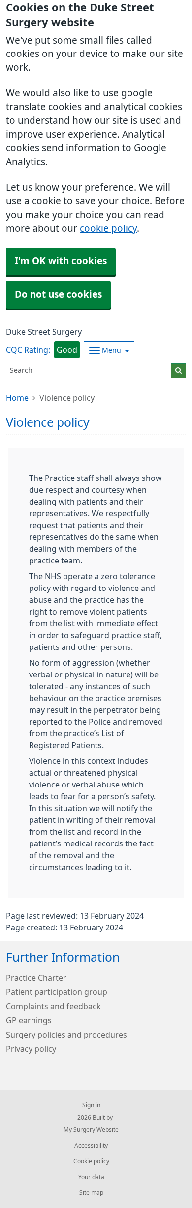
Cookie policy (91, 1161)
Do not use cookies (58, 294)
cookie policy (108, 228)
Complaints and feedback (53, 1006)
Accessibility (91, 1146)
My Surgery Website (91, 1130)
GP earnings (29, 1020)
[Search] (178, 370)
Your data (91, 1177)
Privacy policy (31, 1049)
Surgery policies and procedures (66, 1035)
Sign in (91, 1105)
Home (17, 398)
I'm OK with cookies (61, 261)
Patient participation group (56, 992)
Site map (91, 1193)
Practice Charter (36, 978)
